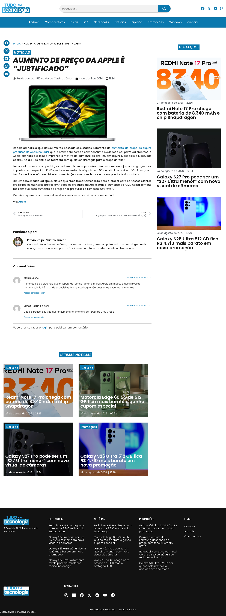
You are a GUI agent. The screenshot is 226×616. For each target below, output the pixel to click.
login (45, 327)
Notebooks (101, 22)
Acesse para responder (34, 293)
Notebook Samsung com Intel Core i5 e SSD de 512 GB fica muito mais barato (158, 554)
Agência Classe (27, 611)
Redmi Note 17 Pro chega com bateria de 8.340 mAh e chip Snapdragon (67, 528)
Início (17, 43)
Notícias (120, 22)
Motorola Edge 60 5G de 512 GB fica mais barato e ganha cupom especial (112, 540)
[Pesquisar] (164, 8)
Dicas (74, 22)
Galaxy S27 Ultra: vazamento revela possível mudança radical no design (66, 563)
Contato (189, 526)
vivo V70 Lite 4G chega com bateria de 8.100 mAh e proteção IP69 (111, 563)
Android (33, 22)
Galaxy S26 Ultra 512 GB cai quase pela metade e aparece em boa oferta (156, 566)
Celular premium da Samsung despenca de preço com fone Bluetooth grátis (156, 541)
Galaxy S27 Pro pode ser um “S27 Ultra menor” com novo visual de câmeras (66, 540)
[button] (7, 43)
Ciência (192, 22)
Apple (22, 202)
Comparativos (55, 22)
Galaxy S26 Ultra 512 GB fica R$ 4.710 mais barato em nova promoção (68, 551)
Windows (175, 22)
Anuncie (189, 531)
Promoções (156, 22)
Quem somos (193, 536)
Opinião (137, 22)
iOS (86, 22)
